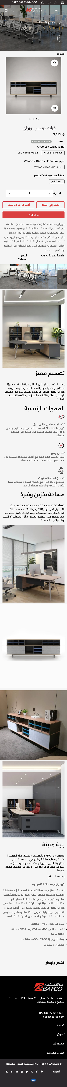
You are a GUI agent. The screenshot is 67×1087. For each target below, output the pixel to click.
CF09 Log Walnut (53, 152)
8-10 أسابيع (56, 181)
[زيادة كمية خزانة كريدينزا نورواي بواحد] (9, 193)
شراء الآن (34, 214)
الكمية (57, 193)
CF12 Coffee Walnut (28, 152)
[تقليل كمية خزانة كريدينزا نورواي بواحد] (49, 193)
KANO (44, 255)
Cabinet (23, 259)
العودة (61, 53)
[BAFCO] (34, 10)
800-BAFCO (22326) (24, 2)
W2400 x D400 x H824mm (48, 167)
